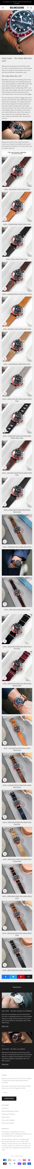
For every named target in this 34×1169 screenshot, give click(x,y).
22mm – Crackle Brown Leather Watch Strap (17, 364)
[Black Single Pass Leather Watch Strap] (17, 952)
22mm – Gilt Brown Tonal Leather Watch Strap (17, 329)
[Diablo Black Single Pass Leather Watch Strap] (17, 878)
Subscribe (9, 1098)
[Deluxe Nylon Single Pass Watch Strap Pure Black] (17, 629)
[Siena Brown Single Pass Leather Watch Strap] (17, 915)
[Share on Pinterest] (21, 977)
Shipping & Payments (8, 1114)
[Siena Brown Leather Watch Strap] (17, 171)
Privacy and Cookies (8, 1123)
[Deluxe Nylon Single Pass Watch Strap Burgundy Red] (17, 666)
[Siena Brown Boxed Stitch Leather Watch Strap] (17, 455)
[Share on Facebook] (5, 977)
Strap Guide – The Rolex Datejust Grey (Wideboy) (17, 1011)
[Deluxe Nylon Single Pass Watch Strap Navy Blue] (17, 804)
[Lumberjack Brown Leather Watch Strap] (17, 276)
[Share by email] (28, 977)
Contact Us (5, 1108)
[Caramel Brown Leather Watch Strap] (17, 206)
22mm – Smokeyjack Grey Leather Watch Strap (17, 547)
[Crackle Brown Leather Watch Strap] (17, 346)
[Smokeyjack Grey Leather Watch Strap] (17, 529)
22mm (23, 97)
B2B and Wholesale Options (10, 1111)
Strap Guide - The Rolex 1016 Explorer (13, 1049)
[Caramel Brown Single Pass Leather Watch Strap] (17, 701)
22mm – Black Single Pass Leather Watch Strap (17, 970)
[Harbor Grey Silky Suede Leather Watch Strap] (17, 381)
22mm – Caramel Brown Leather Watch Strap (17, 224)
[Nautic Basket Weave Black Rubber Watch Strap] (17, 492)
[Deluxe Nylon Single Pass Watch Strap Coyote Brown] (17, 841)
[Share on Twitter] (13, 977)
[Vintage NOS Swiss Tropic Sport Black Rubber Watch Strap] (17, 418)
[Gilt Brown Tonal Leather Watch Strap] (17, 311)
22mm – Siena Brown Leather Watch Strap (17, 189)
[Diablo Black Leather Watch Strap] (17, 130)
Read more (5, 1026)
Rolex (3, 1045)
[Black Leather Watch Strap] (17, 241)
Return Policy (6, 1117)
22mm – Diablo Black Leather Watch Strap (17, 609)
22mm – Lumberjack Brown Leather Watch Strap (17, 294)
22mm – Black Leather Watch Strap (17, 259)
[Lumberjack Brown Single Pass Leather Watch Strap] (17, 767)
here (29, 94)
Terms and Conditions (8, 1120)
